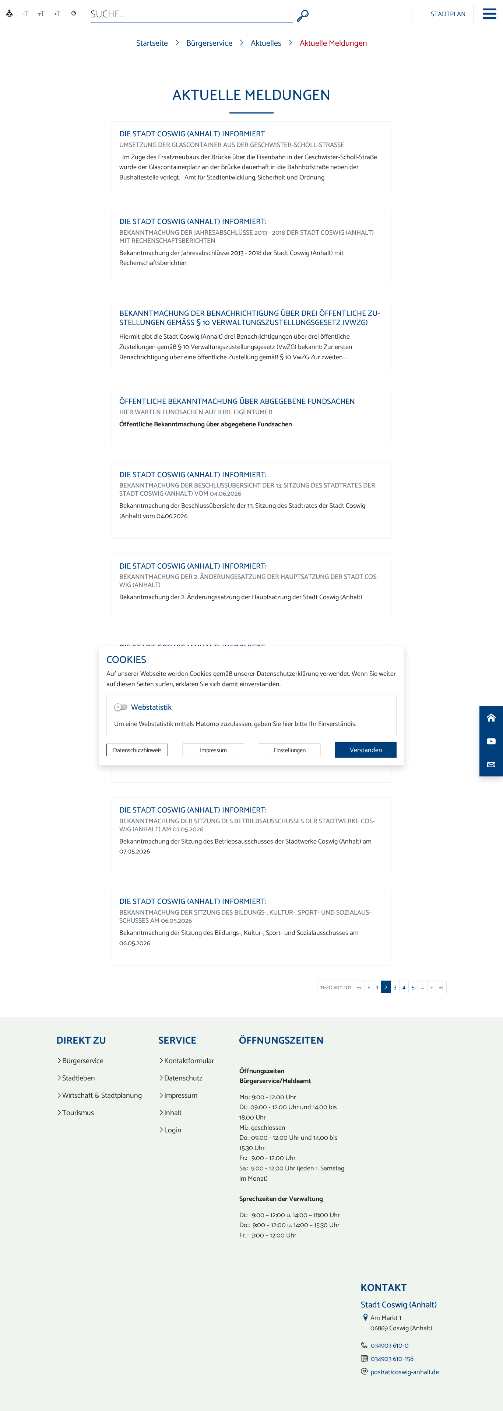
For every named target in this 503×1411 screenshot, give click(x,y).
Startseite (152, 43)
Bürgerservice (209, 43)
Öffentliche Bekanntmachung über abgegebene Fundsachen (237, 401)
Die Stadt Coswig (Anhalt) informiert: (193, 221)
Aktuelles (266, 43)
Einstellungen (290, 749)
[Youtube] (491, 741)
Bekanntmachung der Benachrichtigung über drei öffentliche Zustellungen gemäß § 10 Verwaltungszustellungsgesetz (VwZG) (249, 317)
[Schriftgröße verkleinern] (25, 14)
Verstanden (366, 750)
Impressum (213, 749)
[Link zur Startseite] (399, 13)
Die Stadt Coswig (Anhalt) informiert (192, 133)
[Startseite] (491, 717)
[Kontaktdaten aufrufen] (491, 764)
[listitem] (99, 1060)
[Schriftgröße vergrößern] (57, 14)
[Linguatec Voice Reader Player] (9, 13)
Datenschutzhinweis (137, 749)
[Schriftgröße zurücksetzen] (42, 14)
